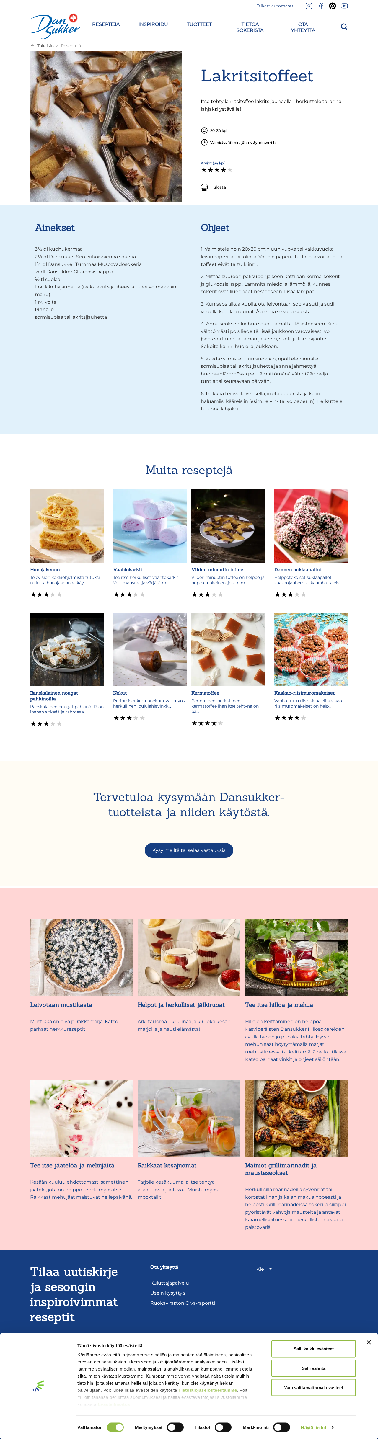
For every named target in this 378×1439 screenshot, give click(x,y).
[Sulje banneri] (369, 1342)
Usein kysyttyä (167, 1293)
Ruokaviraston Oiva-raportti (182, 1303)
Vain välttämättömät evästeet (313, 1387)
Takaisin (45, 45)
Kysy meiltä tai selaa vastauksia (189, 850)
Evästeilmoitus (114, 1404)
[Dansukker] (55, 26)
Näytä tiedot (313, 1427)
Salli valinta (313, 1368)
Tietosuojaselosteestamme (207, 1390)
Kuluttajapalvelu (169, 1283)
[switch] (175, 1427)
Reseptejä (71, 45)
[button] (106, 23)
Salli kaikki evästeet (314, 1348)
